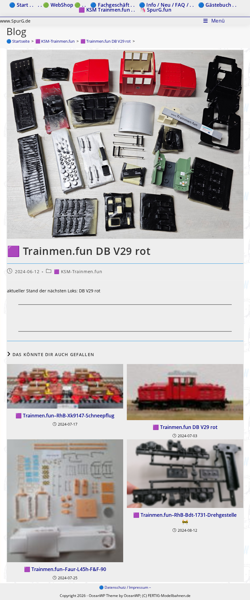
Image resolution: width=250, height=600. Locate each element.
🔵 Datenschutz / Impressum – (125, 587)
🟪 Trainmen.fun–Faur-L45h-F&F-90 (65, 569)
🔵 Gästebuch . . (217, 4)
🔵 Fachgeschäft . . (112, 4)
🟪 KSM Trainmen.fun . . (107, 9)
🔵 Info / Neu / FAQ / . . (166, 4)
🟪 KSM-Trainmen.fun (78, 271)
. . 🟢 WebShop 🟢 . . (62, 4)
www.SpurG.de (15, 21)
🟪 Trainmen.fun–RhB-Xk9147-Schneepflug (65, 415)
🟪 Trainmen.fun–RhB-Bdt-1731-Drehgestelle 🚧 (185, 518)
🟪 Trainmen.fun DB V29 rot (185, 427)
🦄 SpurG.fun (155, 9)
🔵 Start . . (21, 4)
